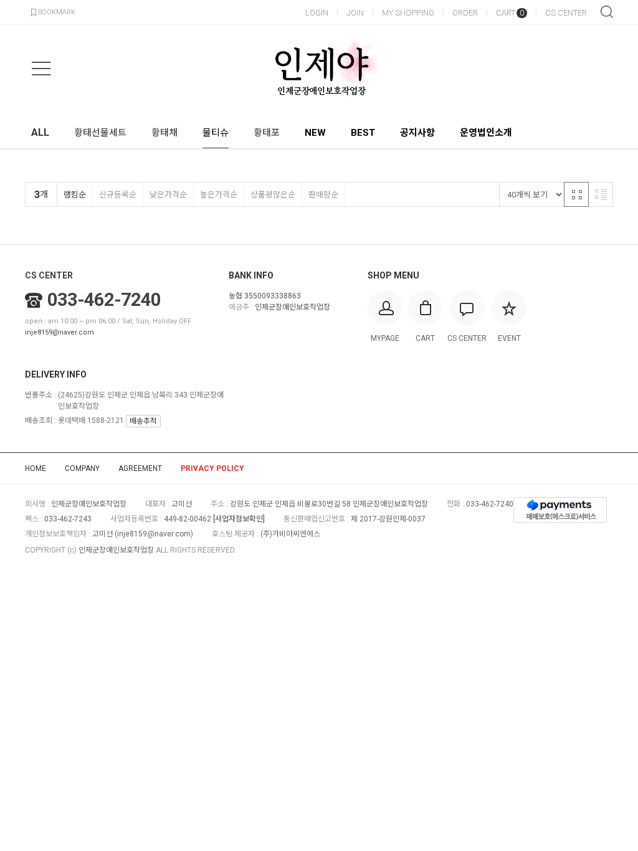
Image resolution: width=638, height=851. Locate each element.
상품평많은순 (272, 194)
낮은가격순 (168, 194)
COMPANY (82, 468)
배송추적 (143, 421)
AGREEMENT (140, 468)
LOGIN (316, 12)
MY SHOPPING (408, 12)
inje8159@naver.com (59, 332)
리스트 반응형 (600, 194)
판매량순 (323, 194)
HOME (35, 468)
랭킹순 (75, 194)
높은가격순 (218, 194)
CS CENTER (566, 12)
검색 (607, 12)
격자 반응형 (576, 194)
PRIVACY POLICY (212, 468)
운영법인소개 (486, 132)
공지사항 (417, 132)
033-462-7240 (104, 299)
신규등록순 (117, 194)
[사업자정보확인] (239, 519)
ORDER (465, 12)
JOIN (355, 12)
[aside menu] (41, 68)
